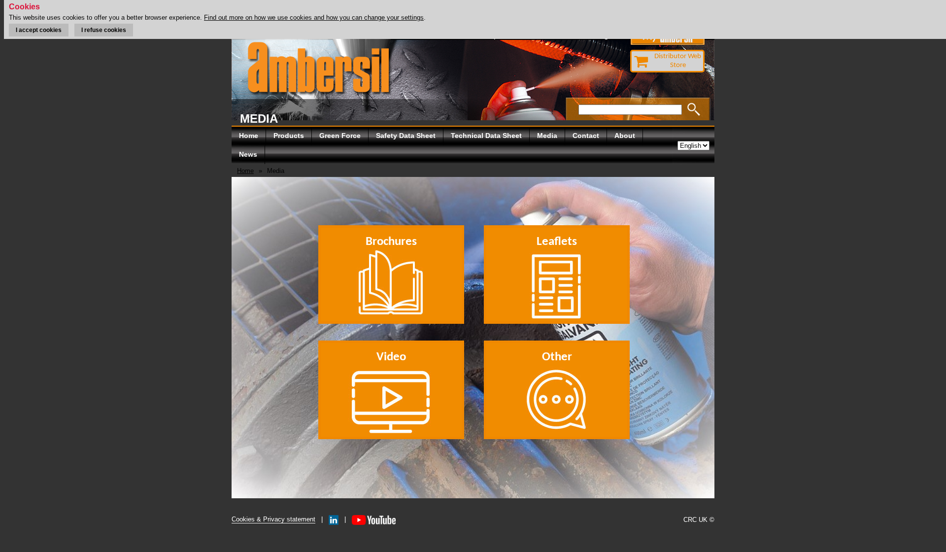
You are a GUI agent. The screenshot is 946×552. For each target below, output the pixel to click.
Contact (586, 135)
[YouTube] (374, 519)
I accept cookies (39, 30)
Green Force (340, 135)
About (624, 135)
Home (248, 135)
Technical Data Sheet (486, 135)
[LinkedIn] (333, 519)
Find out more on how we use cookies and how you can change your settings (314, 17)
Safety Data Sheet (406, 135)
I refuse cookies (103, 30)
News (248, 154)
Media (547, 135)
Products (288, 135)
